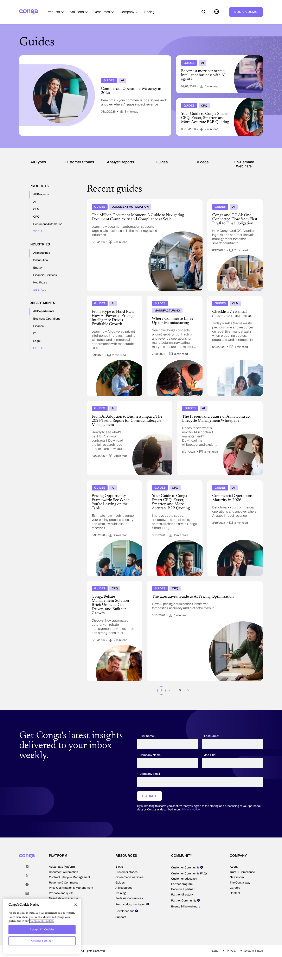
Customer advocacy (184, 878)
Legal (215, 950)
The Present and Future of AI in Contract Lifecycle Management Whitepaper (211, 404)
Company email (150, 773)
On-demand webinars (244, 164)
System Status (253, 950)
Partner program (182, 884)
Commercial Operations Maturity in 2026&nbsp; (52, 57)
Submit (149, 796)
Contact (235, 893)
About (234, 866)
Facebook (27, 885)
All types (38, 162)
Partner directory (182, 894)
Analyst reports (120, 162)
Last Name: (211, 736)
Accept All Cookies (42, 929)
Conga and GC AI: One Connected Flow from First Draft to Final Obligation (234, 202)
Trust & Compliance (242, 872)
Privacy (231, 950)
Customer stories (79, 162)
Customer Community (185, 867)
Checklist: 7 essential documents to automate (231, 299)
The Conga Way (240, 882)
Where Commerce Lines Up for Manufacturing (168, 299)
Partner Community (183, 900)
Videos (203, 162)
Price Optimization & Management (71, 887)
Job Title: (210, 755)
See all (39, 231)
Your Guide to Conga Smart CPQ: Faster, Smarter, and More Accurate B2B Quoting (217, 101)
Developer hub (124, 911)
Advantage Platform (62, 866)
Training (120, 893)
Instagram (27, 893)
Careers (235, 887)
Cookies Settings (42, 940)
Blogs (119, 866)
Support (120, 917)
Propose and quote (61, 893)
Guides (162, 162)
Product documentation (130, 904)
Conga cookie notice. (42, 921)
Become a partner (182, 889)
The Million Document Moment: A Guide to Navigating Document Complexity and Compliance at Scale (143, 202)
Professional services (129, 898)
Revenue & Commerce (63, 882)
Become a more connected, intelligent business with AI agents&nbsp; (213, 58)
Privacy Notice (190, 809)
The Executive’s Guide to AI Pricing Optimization (181, 582)
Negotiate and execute (63, 898)
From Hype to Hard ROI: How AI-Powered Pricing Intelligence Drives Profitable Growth (111, 301)
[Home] (28, 11)
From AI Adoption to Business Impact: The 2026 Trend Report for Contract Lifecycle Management (129, 404)
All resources (123, 887)
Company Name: (150, 755)
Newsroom (237, 877)
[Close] (75, 904)
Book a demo (246, 11)
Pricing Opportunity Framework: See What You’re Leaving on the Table (112, 483)
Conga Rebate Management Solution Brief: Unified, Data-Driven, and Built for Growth (112, 586)
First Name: (147, 736)
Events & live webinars (185, 906)
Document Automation (63, 872)
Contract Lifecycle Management (69, 877)
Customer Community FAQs (189, 873)
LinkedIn (27, 867)
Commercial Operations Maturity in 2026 (231, 483)
